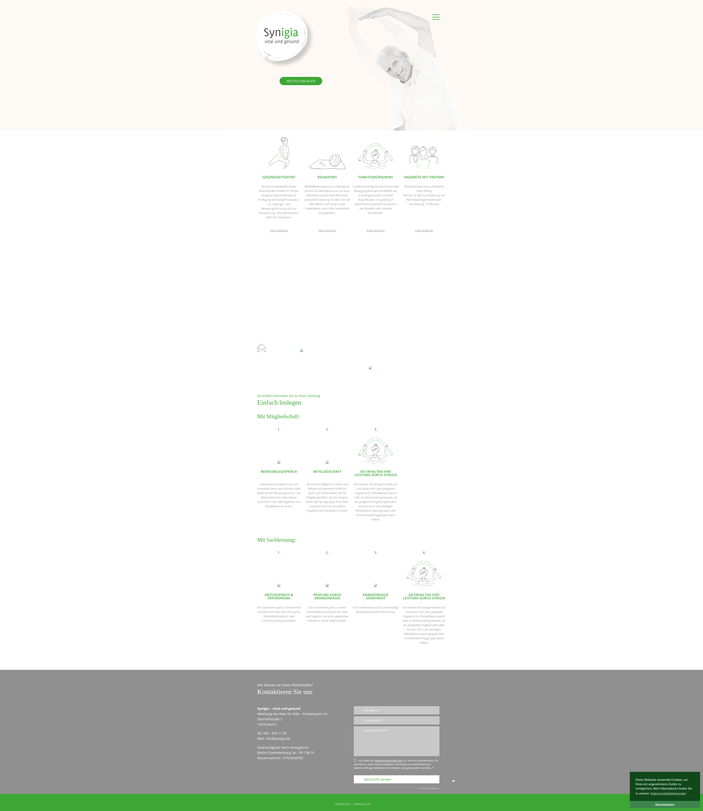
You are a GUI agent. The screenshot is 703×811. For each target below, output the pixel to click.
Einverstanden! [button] (664, 804)
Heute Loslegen (301, 81)
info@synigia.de (280, 350)
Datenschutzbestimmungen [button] (668, 793)
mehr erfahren (279, 230)
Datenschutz (362, 804)
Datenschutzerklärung (388, 760)
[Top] (453, 782)
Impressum (342, 804)
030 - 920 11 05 (317, 350)
